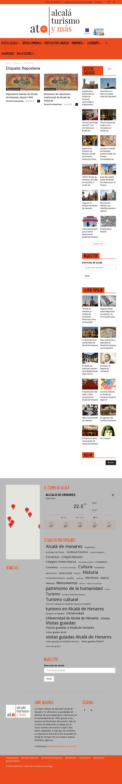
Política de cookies (52, 2)
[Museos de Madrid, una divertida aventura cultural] (108, 195)
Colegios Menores (72, 557)
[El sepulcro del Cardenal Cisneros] (108, 410)
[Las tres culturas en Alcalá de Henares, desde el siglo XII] (108, 384)
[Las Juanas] (108, 430)
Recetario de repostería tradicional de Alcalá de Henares (57, 97)
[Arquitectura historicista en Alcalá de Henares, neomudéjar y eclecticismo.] (90, 83)
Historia (90, 572)
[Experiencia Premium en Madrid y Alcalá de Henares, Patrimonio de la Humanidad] (90, 140)
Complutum (101, 561)
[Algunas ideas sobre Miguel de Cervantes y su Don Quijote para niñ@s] (108, 300)
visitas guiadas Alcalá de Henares (78, 636)
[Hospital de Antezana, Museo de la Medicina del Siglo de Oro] (90, 358)
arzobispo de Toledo (55, 552)
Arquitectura (90, 547)
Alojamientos (7, 53)
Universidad (75, 613)
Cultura (85, 566)
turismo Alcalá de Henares (73, 594)
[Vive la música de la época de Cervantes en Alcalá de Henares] (108, 114)
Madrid (104, 577)
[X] (114, 2)
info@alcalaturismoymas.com (62, 746)
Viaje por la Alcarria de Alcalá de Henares (89, 205)
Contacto (98, 2)
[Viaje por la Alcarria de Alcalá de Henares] (90, 195)
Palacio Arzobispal (94, 583)
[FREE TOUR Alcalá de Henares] (90, 410)
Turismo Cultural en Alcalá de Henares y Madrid (68, 604)
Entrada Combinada (32, 43)
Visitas (105, 618)
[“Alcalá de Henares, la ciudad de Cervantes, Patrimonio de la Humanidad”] (90, 300)
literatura (91, 577)
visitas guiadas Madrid (92, 641)
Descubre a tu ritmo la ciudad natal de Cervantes (108, 94)
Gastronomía (93, 43)
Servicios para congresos (56, 43)
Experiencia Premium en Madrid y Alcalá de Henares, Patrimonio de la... (89, 153)
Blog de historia (25, 53)
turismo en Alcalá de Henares (75, 608)
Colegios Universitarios (61, 561)
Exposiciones (51, 573)
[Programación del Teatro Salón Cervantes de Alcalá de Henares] (90, 384)
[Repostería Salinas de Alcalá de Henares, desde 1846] (23, 82)
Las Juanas (105, 438)
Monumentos (77, 43)
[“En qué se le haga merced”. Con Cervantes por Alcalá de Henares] (90, 114)
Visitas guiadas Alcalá (56, 632)
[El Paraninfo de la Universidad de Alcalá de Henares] (90, 430)
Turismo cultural (62, 599)
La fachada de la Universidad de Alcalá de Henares (90, 342)
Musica (82, 583)
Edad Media (99, 567)
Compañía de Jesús (85, 562)
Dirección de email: (92, 262)
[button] (106, 43)
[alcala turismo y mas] (61, 21)
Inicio (8, 63)
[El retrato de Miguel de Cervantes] (108, 358)
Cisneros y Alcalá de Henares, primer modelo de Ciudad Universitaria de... (108, 153)
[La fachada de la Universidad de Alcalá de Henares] (90, 332)
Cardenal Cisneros (77, 551)
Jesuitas (70, 578)
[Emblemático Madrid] (108, 221)
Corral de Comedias (68, 567)
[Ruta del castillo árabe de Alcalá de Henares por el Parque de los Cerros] (108, 169)
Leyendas (79, 578)
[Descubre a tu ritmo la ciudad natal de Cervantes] (108, 83)
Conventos (52, 567)
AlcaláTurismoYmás (15, 101)
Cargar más (98, 243)
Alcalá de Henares (64, 546)
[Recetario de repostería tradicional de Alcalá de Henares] (61, 82)
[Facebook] (109, 2)
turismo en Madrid (55, 613)
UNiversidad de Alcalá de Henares (72, 618)
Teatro (107, 589)
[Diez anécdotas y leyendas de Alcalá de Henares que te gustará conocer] (108, 332)
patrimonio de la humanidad (74, 588)
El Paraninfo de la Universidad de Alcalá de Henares (90, 441)
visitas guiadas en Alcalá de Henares (62, 641)
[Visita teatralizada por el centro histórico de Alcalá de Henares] (90, 221)
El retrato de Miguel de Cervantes (105, 368)
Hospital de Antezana (55, 578)
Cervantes (52, 556)
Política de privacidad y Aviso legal (78, 2)
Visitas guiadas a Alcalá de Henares (70, 627)
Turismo (53, 593)
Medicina (50, 583)
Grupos (77, 573)
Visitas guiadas (9, 43)
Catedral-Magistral (97, 552)
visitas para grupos (53, 646)
